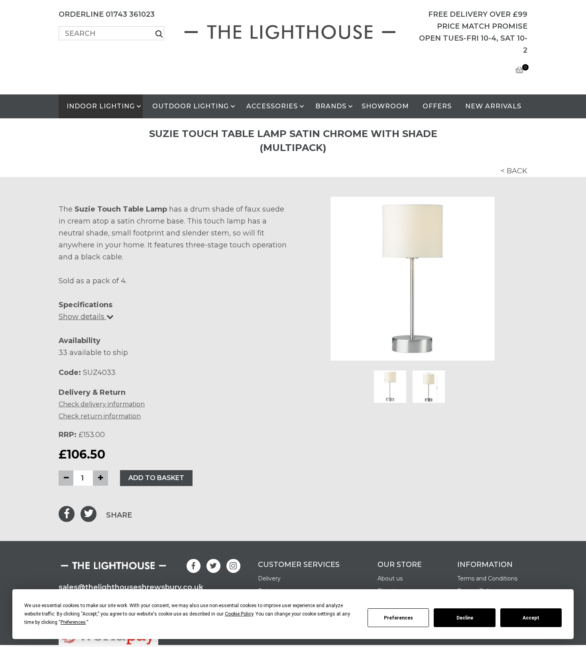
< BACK (514, 171)
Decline (464, 618)
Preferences (398, 618)
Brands (330, 106)
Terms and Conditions (487, 578)
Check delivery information (102, 404)
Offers (437, 106)
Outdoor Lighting (190, 106)
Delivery (269, 578)
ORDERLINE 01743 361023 (107, 14)
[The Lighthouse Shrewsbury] (293, 30)
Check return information (100, 416)
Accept (531, 618)
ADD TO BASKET (156, 478)
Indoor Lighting (101, 106)
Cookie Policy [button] (239, 614)
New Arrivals (493, 106)
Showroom (385, 106)
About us (390, 578)
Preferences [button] (73, 622)
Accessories (272, 106)
